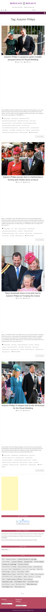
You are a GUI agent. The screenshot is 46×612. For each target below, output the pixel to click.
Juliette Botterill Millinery (7, 460)
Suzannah (28, 130)
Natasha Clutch (15, 462)
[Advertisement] (9, 493)
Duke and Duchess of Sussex (25, 566)
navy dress (4, 347)
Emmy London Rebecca (17, 123)
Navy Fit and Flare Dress (12, 347)
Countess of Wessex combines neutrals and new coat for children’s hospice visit (26, 533)
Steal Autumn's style (20, 130)
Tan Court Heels (5, 235)
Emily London (14, 344)
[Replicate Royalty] (23, 5)
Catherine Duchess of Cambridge (27, 559)
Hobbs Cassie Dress (22, 228)
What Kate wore (32, 584)
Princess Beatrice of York (7, 576)
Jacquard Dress (5, 130)
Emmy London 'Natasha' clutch (8, 457)
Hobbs (16, 228)
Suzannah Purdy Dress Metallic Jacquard (10, 132)
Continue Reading (39, 136)
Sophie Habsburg (28, 579)
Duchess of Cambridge (9, 564)
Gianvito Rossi (16, 569)
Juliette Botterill (31, 228)
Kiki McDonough (6, 571)
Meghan (27, 571)
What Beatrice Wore (20, 584)
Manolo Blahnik (20, 571)
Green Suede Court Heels (24, 127)
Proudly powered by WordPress (20, 610)
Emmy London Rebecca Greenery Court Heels (11, 125)
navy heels (30, 462)
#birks (3, 559)
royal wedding (12, 130)
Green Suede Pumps (35, 127)
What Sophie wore (20, 586)
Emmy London (33, 120)
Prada (31, 574)
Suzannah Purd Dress (35, 130)
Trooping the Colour (39, 349)
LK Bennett (34, 460)
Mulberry (27, 574)
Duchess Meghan (39, 561)
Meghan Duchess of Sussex (9, 574)
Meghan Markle (20, 574)
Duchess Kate (28, 561)
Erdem (10, 569)
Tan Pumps (12, 235)
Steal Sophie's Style (33, 581)
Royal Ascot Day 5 (29, 233)
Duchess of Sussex (23, 564)
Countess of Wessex (17, 561)
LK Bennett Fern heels (6, 462)
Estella (31, 610)
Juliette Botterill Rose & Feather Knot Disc (22, 460)
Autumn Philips (7, 118)
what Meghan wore (7, 586)
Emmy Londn (32, 455)
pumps (16, 233)
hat (27, 569)
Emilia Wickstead (14, 455)
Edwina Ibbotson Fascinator (23, 120)
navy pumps (36, 462)
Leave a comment (34, 132)
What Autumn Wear (24, 132)
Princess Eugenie (18, 576)
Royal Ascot (21, 233)
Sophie (3, 579)
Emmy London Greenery (7, 123)
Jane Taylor (32, 569)
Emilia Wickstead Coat (23, 455)
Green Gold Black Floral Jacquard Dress (10, 127)
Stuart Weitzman (5, 584)
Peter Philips (21, 347)
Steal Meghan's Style (20, 581)
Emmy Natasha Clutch (20, 457)
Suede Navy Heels (23, 464)
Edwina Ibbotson (14, 118)
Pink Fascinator (28, 347)
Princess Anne (35, 347)
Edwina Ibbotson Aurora (24, 118)
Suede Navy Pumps (32, 464)
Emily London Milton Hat (23, 344)
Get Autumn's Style (26, 125)
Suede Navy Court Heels (14, 464)
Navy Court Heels (23, 462)
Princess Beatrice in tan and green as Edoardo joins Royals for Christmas (21, 540)
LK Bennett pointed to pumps (8, 233)
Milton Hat (37, 344)
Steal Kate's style (7, 581)
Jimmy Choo (40, 569)
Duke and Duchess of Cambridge (9, 566)
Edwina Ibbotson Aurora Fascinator (9, 120)
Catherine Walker (6, 561)
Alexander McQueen (11, 559)
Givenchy (24, 569)
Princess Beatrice (5, 349)
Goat (12, 228)
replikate (25, 576)
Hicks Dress (31, 344)
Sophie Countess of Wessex (14, 579)
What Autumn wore (19, 235)
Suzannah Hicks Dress (29, 349)
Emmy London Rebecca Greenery (29, 123)
